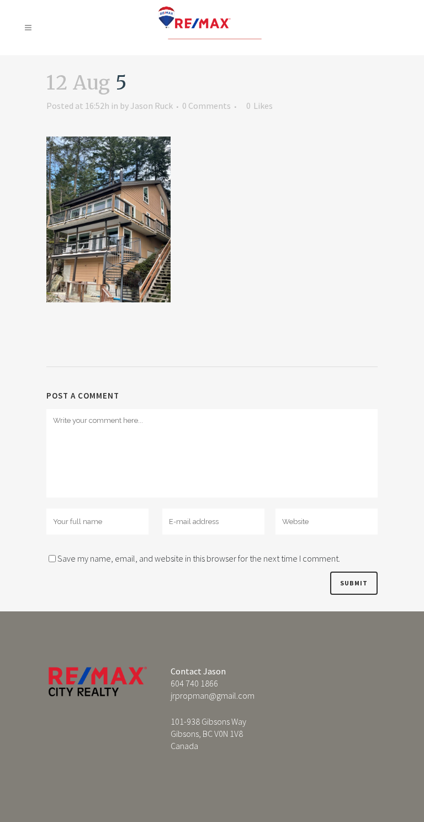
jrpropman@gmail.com (213, 695)
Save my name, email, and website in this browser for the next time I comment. (198, 558)
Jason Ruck (151, 105)
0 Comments (206, 105)
